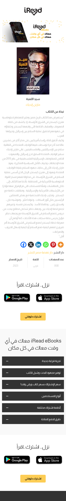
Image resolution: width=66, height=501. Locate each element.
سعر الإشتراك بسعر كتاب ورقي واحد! (40, 384)
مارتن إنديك (33, 104)
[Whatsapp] (46, 245)
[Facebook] (23, 245)
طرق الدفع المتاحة (51, 419)
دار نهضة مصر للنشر (40, 252)
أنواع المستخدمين (51, 396)
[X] (31, 245)
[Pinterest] (53, 245)
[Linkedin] (38, 245)
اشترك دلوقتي (33, 316)
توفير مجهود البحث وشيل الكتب (43, 372)
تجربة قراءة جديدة (51, 360)
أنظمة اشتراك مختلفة (49, 407)
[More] (61, 245)
